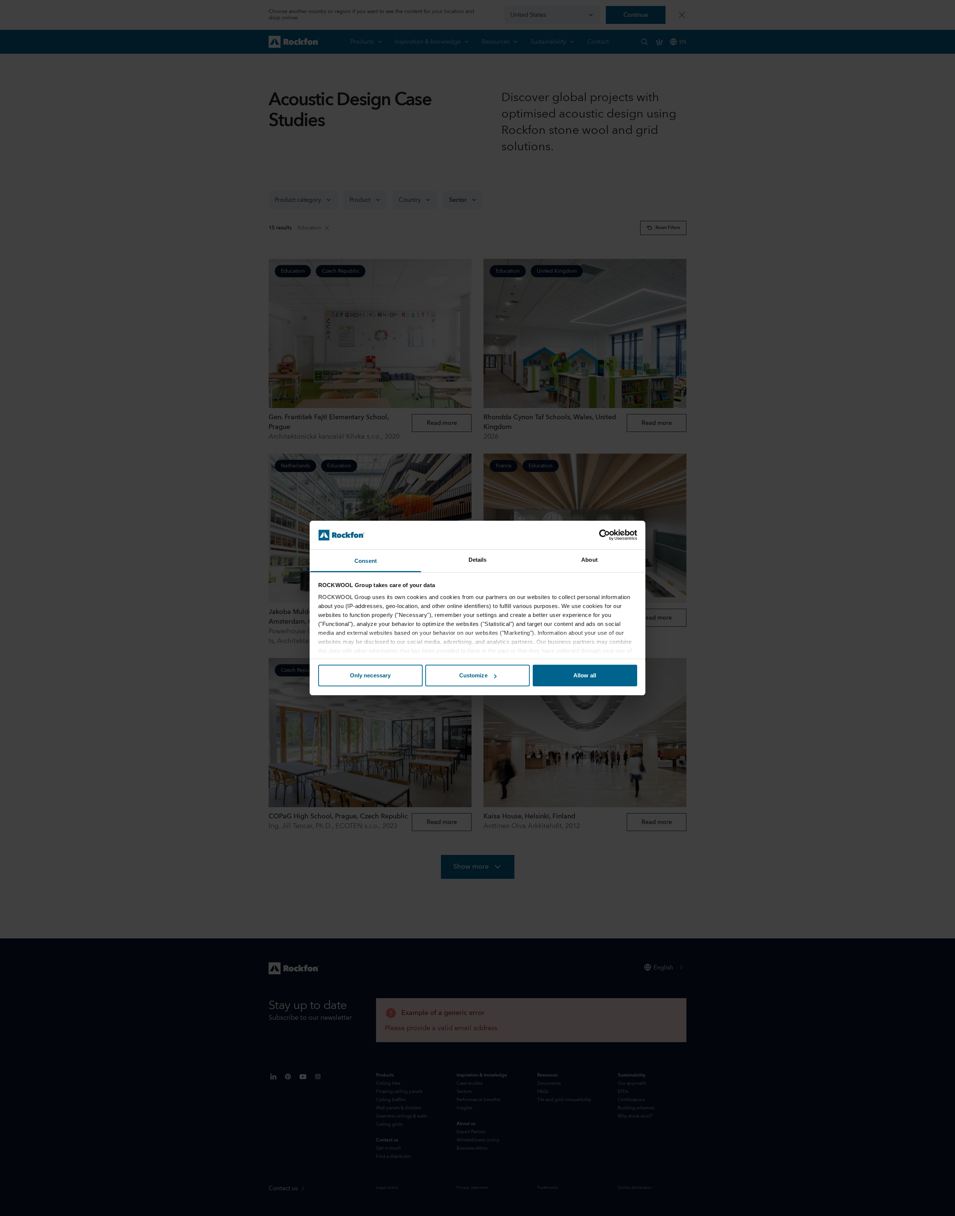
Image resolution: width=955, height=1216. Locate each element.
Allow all (584, 675)
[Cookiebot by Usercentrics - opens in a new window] (604, 534)
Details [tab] (478, 560)
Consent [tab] (365, 561)
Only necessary (370, 675)
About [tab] (589, 560)
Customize (473, 675)
